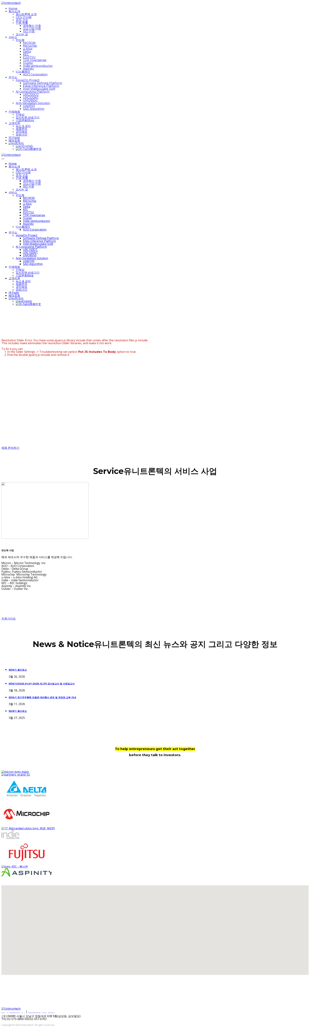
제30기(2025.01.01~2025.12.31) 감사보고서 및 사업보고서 (42, 683)
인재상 (20, 114)
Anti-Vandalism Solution (33, 103)
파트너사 (21, 134)
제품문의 (21, 129)
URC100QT (31, 94)
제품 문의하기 (10, 448)
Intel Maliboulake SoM (39, 88)
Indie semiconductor (38, 66)
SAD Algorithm (33, 109)
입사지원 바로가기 (27, 117)
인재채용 (14, 111)
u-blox (27, 48)
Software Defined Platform (42, 83)
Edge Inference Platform (41, 86)
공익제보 (21, 131)
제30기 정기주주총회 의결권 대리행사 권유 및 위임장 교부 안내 (42, 697)
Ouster (28, 63)
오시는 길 (22, 34)
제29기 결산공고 (18, 711)
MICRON (29, 43)
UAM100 (29, 106)
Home (13, 8)
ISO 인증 (29, 31)
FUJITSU (29, 57)
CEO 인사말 (24, 17)
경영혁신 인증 (32, 25)
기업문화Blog (25, 120)
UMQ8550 (30, 100)
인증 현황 (22, 23)
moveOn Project (28, 80)
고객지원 (14, 123)
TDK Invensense (34, 60)
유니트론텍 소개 (26, 14)
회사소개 (14, 11)
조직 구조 (22, 20)
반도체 (20, 40)
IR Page (14, 137)
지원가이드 (8, 618)
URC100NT (31, 97)
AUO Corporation (35, 74)
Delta (27, 51)
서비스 (13, 37)
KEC (26, 54)
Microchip (30, 45)
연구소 (13, 77)
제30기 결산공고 (18, 669)
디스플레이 (23, 71)
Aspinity (28, 68)
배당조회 (14, 140)
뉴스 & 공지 (23, 126)
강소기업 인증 (32, 28)
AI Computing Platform (33, 91)
